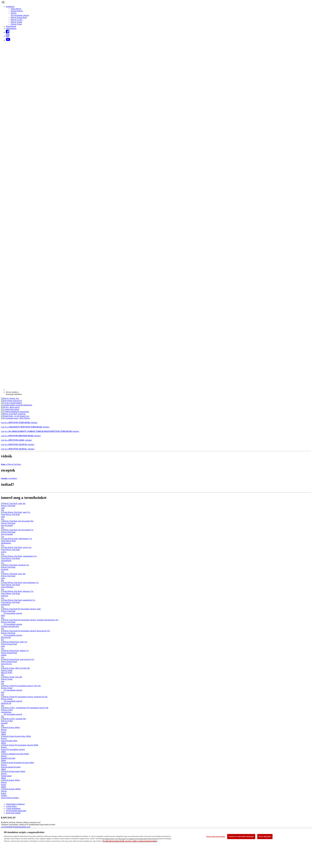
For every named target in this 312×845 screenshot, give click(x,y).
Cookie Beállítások (13, 808)
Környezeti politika (13, 813)
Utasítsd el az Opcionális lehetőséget (241, 836)
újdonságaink (11, 26)
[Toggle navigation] (3, 2)
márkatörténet (11, 28)
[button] (10, 6)
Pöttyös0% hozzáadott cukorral (20, 14)
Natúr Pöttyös (16, 9)
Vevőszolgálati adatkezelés (16, 811)
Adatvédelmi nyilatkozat (15, 804)
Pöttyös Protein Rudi (19, 17)
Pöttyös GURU (17, 20)
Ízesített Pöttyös (17, 11)
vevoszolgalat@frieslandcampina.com (15, 827)
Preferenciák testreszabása (215, 836)
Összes (10, 798)
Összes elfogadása (265, 836)
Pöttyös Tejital (16, 24)
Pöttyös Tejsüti (16, 22)
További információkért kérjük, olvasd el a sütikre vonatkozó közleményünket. (130, 841)
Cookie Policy (11, 806)
